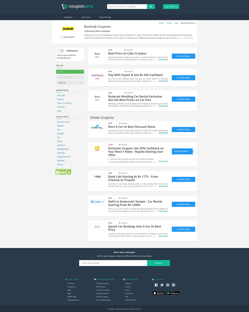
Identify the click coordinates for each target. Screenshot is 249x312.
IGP (58, 129)
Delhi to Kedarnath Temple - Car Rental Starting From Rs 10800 (135, 203)
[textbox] (127, 6)
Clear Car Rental (64, 103)
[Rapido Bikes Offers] (97, 148)
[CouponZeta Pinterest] (168, 285)
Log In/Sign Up (171, 6)
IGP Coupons (101, 287)
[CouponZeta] (78, 6)
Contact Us (129, 293)
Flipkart (60, 126)
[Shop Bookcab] (68, 29)
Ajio (58, 137)
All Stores (71, 283)
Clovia (59, 141)
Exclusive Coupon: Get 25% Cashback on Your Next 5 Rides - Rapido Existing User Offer (136, 151)
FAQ (126, 297)
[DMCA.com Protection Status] (63, 171)
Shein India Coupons (103, 300)
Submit (158, 263)
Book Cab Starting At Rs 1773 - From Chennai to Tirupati (133, 178)
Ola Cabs (61, 95)
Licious (60, 164)
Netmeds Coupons (103, 290)
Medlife (60, 133)
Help (69, 290)
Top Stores (85, 17)
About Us (128, 283)
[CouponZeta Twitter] (162, 285)
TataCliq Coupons (102, 283)
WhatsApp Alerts (74, 300)
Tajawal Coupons (102, 293)
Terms (127, 290)
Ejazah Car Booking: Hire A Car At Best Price (134, 228)
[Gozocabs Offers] (97, 177)
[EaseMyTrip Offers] (97, 127)
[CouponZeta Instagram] (173, 285)
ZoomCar (61, 107)
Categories (68, 17)
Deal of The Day (105, 17)
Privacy (127, 287)
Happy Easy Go (63, 156)
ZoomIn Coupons (102, 297)
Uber (59, 111)
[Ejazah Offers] (97, 227)
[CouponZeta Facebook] (156, 285)
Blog (69, 293)
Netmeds (61, 153)
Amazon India (63, 122)
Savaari (60, 99)
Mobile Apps (72, 297)
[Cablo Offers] (97, 202)
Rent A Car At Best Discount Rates (131, 127)
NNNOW (61, 160)
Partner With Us (131, 300)
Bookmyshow (62, 149)
